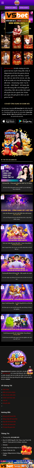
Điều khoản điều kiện (9, 395)
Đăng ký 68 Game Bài (9, 416)
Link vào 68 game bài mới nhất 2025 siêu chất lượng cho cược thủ (17, 214)
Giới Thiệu (6, 389)
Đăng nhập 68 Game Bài (10, 419)
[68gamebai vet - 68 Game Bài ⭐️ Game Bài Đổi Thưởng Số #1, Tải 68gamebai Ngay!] (17, 2)
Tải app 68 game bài (9, 427)
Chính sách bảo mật (9, 397)
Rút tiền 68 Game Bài (9, 424)
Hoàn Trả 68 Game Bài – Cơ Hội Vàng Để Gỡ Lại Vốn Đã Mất (17, 304)
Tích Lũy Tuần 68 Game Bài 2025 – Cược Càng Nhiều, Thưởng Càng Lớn (17, 244)
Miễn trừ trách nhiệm (9, 392)
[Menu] (2, 3)
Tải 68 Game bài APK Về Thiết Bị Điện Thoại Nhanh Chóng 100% (17, 334)
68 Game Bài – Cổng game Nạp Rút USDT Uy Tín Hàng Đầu (17, 184)
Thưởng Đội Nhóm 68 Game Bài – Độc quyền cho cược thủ (17, 274)
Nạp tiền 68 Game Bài (9, 421)
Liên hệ (5, 400)
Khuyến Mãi (6, 403)
